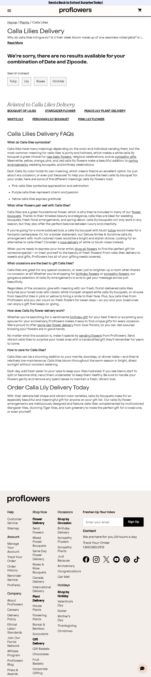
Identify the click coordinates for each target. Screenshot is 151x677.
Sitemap (13, 528)
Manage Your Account (13, 548)
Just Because (64, 558)
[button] (9, 10)
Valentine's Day (65, 603)
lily (26, 81)
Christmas (65, 631)
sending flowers (90, 335)
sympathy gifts (125, 157)
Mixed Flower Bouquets (39, 542)
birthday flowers (87, 274)
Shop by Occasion (64, 521)
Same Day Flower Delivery (40, 555)
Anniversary (66, 566)
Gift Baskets (41, 649)
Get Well (64, 577)
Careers (13, 610)
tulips (112, 230)
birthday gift (79, 317)
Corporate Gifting (40, 671)
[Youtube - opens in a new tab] (118, 559)
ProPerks (13, 585)
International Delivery (42, 589)
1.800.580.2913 (93, 547)
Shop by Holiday (63, 594)
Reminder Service (14, 578)
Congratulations (69, 571)
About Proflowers (15, 602)
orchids (58, 81)
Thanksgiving (67, 625)
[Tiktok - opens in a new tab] (138, 559)
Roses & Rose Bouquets (39, 568)
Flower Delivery (38, 521)
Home (12, 22)
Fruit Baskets (38, 662)
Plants (24, 22)
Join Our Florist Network (13, 642)
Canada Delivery (38, 580)
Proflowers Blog (15, 662)
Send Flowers (38, 530)
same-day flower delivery (55, 325)
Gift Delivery (38, 641)
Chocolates (41, 654)
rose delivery (69, 242)
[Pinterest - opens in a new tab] (128, 559)
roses (40, 81)
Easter (62, 611)
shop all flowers (86, 249)
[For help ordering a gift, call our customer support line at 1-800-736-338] (75, 10)
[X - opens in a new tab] (108, 559)
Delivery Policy (13, 617)
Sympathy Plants (65, 549)
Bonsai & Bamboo (39, 626)
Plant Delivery (38, 598)
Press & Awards (12, 672)
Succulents (40, 634)
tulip (13, 81)
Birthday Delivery (64, 530)
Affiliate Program (13, 653)
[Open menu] (9, 10)
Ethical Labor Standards (14, 628)
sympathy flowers (116, 274)
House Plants (37, 608)
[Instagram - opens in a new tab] (97, 559)
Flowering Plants (40, 617)
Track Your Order (14, 559)
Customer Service (14, 521)
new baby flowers (59, 157)
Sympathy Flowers (65, 540)
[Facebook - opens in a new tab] (87, 559)
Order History (12, 568)
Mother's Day (64, 618)
